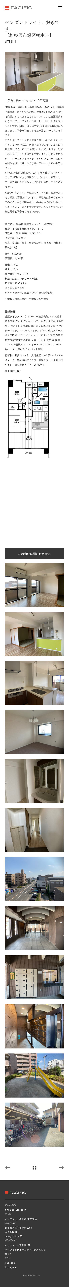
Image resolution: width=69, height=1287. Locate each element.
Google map (12, 1236)
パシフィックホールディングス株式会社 (25, 1251)
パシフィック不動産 (16, 1245)
